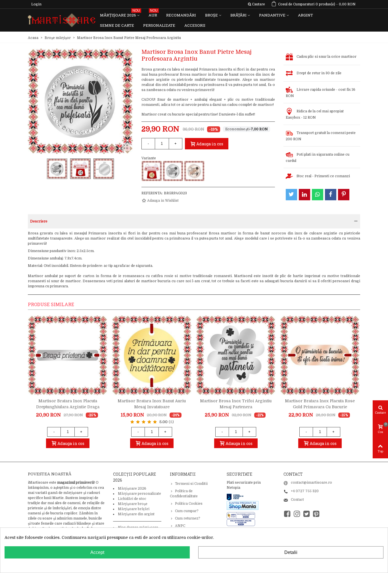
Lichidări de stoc (132, 499)
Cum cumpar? (187, 511)
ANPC (180, 526)
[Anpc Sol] (241, 522)
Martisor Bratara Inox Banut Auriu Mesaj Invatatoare (152, 404)
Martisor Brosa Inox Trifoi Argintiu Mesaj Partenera (236, 404)
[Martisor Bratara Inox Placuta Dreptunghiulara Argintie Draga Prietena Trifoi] (67, 355)
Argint (305, 15)
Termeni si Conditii (191, 484)
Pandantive (272, 15)
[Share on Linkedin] (304, 194)
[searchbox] (256, 4)
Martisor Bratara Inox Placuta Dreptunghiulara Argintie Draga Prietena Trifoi (67, 407)
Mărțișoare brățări (133, 509)
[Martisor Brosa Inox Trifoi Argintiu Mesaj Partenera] (236, 355)
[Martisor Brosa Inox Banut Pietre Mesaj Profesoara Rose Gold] (194, 171)
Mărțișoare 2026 (120, 14)
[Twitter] (306, 514)
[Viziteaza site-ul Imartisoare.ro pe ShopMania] (242, 505)
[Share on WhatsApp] (317, 194)
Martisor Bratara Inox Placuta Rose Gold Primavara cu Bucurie (320, 404)
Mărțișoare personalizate (139, 494)
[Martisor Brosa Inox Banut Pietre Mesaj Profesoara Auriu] (151, 171)
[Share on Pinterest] (343, 194)
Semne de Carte (117, 25)
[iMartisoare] (61, 20)
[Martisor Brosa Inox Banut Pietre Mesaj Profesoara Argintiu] (173, 171)
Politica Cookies (189, 504)
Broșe (211, 15)
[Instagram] (297, 514)
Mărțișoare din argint (136, 514)
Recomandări (181, 15)
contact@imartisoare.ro (311, 483)
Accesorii (194, 25)
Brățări (238, 15)
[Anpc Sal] (242, 515)
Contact (297, 500)
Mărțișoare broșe (132, 504)
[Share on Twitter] (291, 194)
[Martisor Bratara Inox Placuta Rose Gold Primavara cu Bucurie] (320, 355)
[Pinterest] (316, 514)
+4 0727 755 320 (305, 491)
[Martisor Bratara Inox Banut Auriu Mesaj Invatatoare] (151, 355)
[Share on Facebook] (330, 194)
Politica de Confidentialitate (184, 493)
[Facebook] (287, 514)
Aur (153, 14)
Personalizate (159, 25)
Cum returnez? (187, 518)
